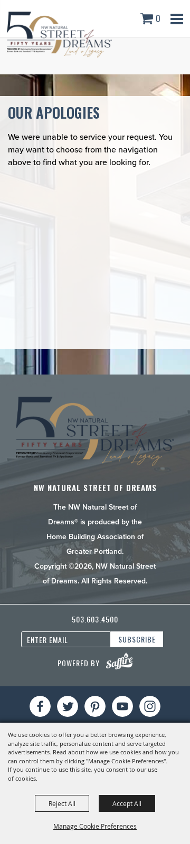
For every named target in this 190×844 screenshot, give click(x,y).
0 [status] (158, 18)
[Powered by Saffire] (119, 661)
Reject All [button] (62, 803)
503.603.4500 (95, 619)
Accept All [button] (126, 803)
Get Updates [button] (137, 639)
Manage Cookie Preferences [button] (95, 826)
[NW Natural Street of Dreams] (59, 34)
